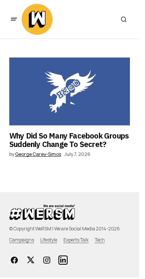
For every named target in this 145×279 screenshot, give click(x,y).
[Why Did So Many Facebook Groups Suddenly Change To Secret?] (69, 91)
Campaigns (21, 240)
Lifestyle (48, 240)
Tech (100, 240)
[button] (14, 19)
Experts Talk (76, 240)
